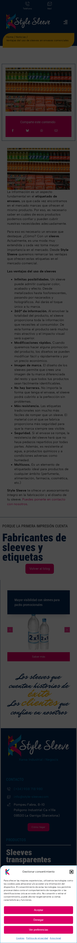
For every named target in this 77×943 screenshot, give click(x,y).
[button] (71, 872)
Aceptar (38, 909)
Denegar (38, 919)
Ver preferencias (38, 929)
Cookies (20, 938)
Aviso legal (55, 938)
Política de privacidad (37, 938)
